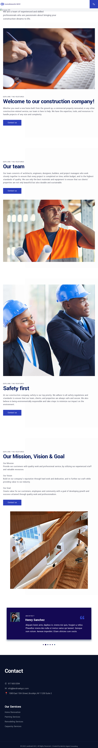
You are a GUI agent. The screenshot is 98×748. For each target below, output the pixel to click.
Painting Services (12, 716)
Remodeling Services (14, 721)
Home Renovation (12, 712)
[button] (43, 644)
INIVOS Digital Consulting (69, 746)
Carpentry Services (13, 726)
